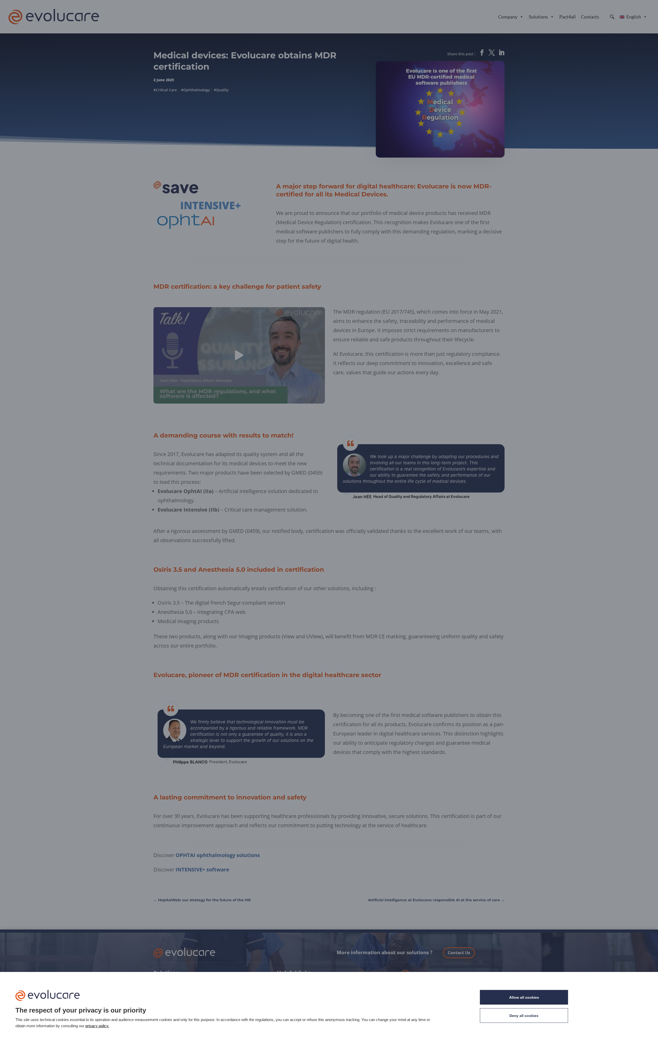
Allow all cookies (524, 997)
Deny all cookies (523, 1016)
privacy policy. (97, 1026)
